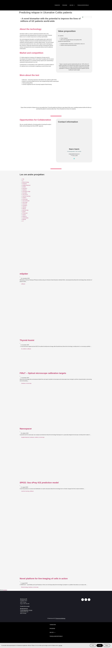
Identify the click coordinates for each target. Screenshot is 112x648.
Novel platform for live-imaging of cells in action (44, 578)
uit (22, 221)
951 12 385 (75, 155)
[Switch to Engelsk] (94, 5)
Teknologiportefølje (83, 5)
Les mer (60, 645)
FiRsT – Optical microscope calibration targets (43, 373)
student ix (24, 216)
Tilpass (106, 645)
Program (64, 5)
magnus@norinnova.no (74, 153)
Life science (25, 194)
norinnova (24, 203)
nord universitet (25, 200)
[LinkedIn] (74, 158)
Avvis (93, 645)
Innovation (24, 193)
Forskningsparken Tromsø (26, 610)
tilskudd (24, 219)
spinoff (23, 211)
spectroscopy (25, 210)
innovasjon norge (26, 191)
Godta (99, 645)
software (24, 207)
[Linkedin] (86, 599)
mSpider (24, 274)
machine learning (26, 196)
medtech (24, 197)
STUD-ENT (25, 213)
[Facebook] (82, 599)
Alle (23, 179)
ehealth (24, 186)
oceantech (24, 205)
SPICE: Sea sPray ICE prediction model (39, 482)
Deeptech (24, 183)
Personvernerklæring (60, 618)
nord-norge (24, 202)
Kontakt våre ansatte (25, 606)
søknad (24, 208)
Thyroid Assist (27, 340)
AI (22, 180)
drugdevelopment (26, 185)
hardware (24, 189)
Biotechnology (25, 182)
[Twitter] (89, 599)
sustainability (25, 217)
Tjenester (57, 5)
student (24, 214)
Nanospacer (26, 428)
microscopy (25, 199)
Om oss (71, 5)
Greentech (24, 188)
